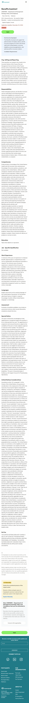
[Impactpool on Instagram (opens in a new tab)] (21, 661)
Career (17, 690)
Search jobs (4, 671)
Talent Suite (18, 675)
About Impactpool (19, 692)
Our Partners (18, 679)
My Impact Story (5, 679)
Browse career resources (7, 673)
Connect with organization (14, 623)
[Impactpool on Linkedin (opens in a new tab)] (14, 661)
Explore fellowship (8, 596)
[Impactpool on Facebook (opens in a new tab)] (8, 661)
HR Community (19, 677)
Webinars (3, 681)
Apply (7, 32)
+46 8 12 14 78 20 (5, 694)
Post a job (17, 673)
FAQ (16, 694)
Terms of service (19, 698)
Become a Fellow (5, 677)
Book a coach (4, 675)
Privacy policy (18, 696)
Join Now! (14, 650)
